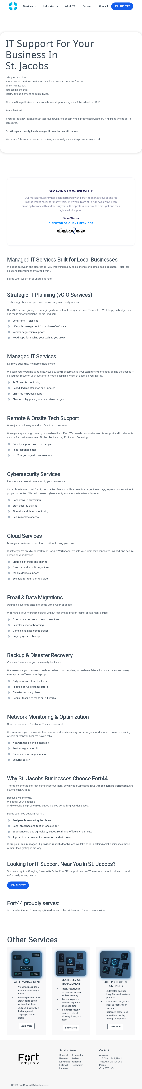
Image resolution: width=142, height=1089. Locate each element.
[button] (29, 6)
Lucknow (63, 1068)
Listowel (63, 1065)
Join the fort (122, 6)
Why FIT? (70, 6)
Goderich (64, 1055)
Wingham (77, 1061)
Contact (103, 6)
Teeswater (77, 1065)
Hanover (63, 1058)
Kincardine (64, 1061)
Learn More (26, 1026)
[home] (13, 6)
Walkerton (77, 1058)
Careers (87, 6)
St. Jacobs (77, 1055)
